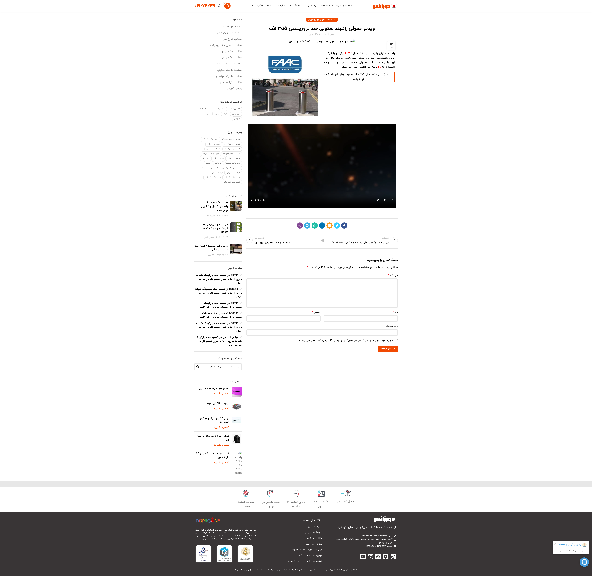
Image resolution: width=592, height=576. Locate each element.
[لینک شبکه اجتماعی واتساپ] (315, 225)
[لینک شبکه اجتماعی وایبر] (300, 225)
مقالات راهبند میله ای (229, 76)
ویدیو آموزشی (313, 19)
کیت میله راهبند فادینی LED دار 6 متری (211, 455)
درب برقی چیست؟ (232, 163)
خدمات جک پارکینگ (231, 153)
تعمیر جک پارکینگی (232, 144)
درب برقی (236, 114)
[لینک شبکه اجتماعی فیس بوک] (344, 225)
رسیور (216, 114)
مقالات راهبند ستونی (328, 19)
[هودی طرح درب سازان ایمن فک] (237, 440)
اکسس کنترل (234, 109)
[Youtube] (363, 556)
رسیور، (207, 114)
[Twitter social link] (337, 225)
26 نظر (210, 255)
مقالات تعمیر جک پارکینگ (226, 45)
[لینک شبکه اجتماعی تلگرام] (307, 225)
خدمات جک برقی (213, 149)
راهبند (225, 114)
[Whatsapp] (378, 556)
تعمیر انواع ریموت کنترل (214, 389)
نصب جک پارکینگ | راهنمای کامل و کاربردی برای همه (214, 206)
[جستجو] (219, 6)
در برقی (218, 163)
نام (395, 312)
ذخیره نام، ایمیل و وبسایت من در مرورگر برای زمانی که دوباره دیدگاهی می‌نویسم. (346, 340)
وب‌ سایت (392, 326)
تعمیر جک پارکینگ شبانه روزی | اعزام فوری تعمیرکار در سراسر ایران (219, 279)
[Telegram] (385, 556)
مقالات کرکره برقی (231, 82)
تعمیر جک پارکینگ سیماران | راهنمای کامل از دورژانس (220, 305)
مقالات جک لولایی (231, 58)
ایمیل (316, 312)
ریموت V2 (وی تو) (218, 403)
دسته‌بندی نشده (232, 27)
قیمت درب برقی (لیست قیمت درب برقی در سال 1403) (213, 228)
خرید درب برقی (234, 158)
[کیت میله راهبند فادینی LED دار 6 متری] (237, 463)
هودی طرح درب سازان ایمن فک (213, 438)
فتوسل (237, 118)
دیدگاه (393, 275)
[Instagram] (393, 556)
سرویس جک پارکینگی (231, 168)
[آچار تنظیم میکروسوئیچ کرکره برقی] (237, 422)
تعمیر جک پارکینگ (210, 139)
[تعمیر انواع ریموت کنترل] (237, 392)
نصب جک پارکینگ (232, 177)
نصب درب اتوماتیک (232, 182)
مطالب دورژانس (232, 39)
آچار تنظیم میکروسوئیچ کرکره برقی (214, 420)
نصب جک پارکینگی (213, 177)
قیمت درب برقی (233, 172)
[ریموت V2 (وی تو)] (237, 407)
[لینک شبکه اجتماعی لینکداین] (322, 225)
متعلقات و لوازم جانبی (229, 33)
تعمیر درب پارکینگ (232, 149)
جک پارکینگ (220, 109)
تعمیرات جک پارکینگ (231, 139)
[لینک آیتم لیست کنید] (290, 527)
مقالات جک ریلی (232, 51)
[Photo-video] (370, 556)
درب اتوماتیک (204, 109)
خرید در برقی (218, 158)
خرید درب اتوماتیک (211, 153)
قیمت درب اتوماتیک (209, 168)
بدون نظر (210, 215)
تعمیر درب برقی (213, 144)
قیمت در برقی (217, 172)
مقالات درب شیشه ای (229, 64)
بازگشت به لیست (322, 240)
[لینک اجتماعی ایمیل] (329, 225)
